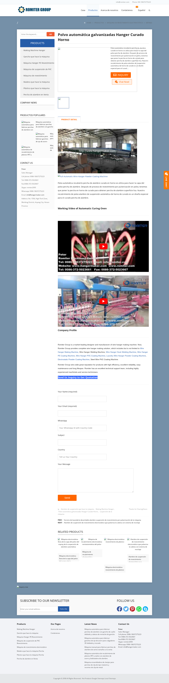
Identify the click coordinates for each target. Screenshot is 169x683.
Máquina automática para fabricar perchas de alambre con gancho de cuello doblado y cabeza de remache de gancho (44, 128)
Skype (145, 609)
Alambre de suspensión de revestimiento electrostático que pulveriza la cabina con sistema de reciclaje (102, 523)
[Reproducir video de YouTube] (103, 246)
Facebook (119, 609)
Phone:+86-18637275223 (141, 2)
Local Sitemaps (110, 678)
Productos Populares (32, 115)
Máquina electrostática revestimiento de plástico (114, 568)
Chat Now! (124, 81)
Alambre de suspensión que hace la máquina (77, 509)
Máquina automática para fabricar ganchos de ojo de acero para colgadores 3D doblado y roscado (99, 640)
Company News (28, 102)
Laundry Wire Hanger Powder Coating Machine (126, 356)
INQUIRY (123, 75)
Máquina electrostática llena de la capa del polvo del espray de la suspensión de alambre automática (68, 557)
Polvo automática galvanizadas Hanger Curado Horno (78, 511)
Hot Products (86, 678)
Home (89, 23)
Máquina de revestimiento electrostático (125, 23)
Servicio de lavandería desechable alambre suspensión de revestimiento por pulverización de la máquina (102, 520)
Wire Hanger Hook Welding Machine (121, 352)
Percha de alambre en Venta (36, 94)
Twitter (126, 609)
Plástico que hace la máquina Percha (35, 89)
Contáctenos (127, 10)
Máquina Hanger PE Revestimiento (39, 63)
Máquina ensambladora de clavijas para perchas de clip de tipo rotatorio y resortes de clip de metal (99, 664)
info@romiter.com (122, 2)
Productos (93, 10)
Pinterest (132, 609)
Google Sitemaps (98, 678)
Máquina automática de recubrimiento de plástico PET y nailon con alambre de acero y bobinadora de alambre (99, 656)
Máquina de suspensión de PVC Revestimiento (35, 70)
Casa (83, 10)
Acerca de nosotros (109, 10)
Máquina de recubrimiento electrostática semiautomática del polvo (89, 553)
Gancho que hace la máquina (37, 56)
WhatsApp (139, 609)
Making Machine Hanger (105, 509)
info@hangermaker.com (35, 195)
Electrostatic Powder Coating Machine (74, 359)
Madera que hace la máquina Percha (35, 83)
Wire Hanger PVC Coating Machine (90, 356)
